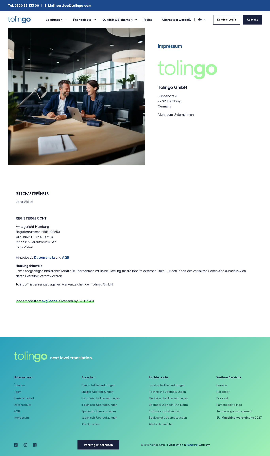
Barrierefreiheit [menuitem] (24, 398)
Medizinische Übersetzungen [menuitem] (168, 398)
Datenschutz (44, 257)
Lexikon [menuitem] (221, 385)
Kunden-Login (226, 19)
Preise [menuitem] (147, 20)
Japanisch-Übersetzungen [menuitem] (99, 417)
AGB (65, 257)
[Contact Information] (190, 19)
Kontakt (252, 19)
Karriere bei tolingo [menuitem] (229, 405)
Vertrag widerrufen (98, 445)
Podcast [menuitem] (222, 398)
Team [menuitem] (18, 392)
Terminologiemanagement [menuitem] (234, 411)
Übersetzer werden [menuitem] (176, 20)
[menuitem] (239, 418)
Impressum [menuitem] (21, 417)
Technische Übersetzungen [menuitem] (167, 392)
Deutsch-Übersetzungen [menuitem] (98, 385)
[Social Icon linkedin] (17, 445)
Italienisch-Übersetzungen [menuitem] (99, 405)
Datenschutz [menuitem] (22, 405)
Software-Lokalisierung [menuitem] (164, 411)
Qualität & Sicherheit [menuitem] (117, 20)
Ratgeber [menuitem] (222, 392)
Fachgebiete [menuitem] (82, 20)
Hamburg (191, 444)
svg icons (49, 301)
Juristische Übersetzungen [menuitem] (167, 385)
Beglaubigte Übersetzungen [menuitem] (168, 417)
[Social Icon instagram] (25, 445)
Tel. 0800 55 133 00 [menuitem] (23, 5)
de (200, 19)
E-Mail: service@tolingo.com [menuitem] (67, 5)
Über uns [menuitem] (19, 385)
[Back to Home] (19, 19)
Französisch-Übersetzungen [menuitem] (100, 398)
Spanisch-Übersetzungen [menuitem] (98, 411)
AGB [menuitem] (17, 411)
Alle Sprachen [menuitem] (90, 424)
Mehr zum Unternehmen (176, 115)
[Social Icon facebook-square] (33, 445)
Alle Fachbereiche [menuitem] (161, 424)
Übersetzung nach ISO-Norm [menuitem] (168, 405)
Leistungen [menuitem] (54, 20)
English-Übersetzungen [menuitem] (97, 392)
